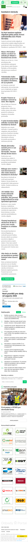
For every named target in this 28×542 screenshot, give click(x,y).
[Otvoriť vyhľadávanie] (21, 2)
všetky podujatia (14, 420)
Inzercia (3, 531)
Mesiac (24, 312)
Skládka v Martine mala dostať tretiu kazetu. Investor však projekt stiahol (15, 322)
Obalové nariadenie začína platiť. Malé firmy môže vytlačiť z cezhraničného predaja (15, 339)
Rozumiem (22, 536)
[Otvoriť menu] (25, 2)
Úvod (3, 2)
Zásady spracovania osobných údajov (10, 529)
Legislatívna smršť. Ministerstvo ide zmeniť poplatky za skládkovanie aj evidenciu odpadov (14, 327)
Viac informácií (19, 540)
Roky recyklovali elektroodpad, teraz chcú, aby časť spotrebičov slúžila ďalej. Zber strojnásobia (15, 369)
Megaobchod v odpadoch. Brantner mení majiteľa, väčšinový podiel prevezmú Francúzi (14, 357)
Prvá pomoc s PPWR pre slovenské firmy (11, 408)
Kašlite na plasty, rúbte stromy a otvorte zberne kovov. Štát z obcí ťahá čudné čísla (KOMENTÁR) (15, 316)
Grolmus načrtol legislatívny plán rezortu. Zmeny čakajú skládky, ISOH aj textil (15, 351)
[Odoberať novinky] (25, 381)
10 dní (18, 312)
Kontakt (8, 531)
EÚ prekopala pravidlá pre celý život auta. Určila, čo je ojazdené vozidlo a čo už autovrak (15, 333)
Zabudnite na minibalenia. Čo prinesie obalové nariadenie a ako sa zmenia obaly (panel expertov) (15, 363)
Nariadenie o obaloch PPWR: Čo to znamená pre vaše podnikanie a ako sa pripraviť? (14, 345)
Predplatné (15, 2)
